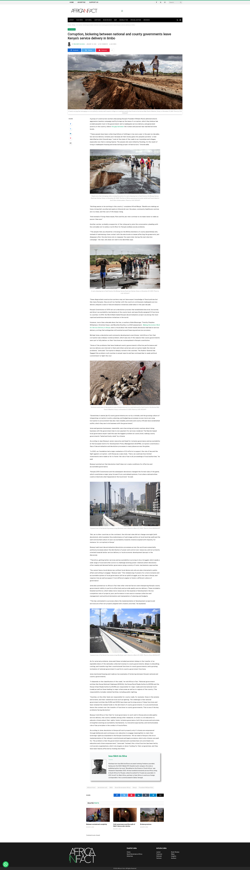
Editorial (159, 856)
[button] (6, 864)
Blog (73, 25)
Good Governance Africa (122, 787)
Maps (173, 854)
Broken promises (145, 824)
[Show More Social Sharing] (112, 50)
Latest (158, 852)
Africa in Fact (91, 787)
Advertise (81, 2)
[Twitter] (70, 128)
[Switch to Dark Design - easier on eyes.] (177, 20)
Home (72, 2)
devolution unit (102, 787)
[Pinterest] (70, 138)
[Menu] (180, 20)
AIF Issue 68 (71, 29)
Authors (173, 858)
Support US (93, 2)
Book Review (175, 852)
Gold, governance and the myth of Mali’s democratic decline (124, 825)
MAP (115, 20)
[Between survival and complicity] (98, 815)
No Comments (104, 44)
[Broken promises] (152, 815)
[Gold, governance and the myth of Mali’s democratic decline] (125, 815)
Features (159, 854)
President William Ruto (146, 787)
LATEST (71, 20)
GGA (111, 787)
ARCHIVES (146, 20)
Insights (173, 856)
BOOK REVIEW (107, 20)
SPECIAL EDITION (135, 20)
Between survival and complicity (96, 824)
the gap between (117, 126)
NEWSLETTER (123, 20)
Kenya (135, 787)
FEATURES (79, 20)
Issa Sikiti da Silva (79, 44)
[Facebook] (70, 124)
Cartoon (159, 858)
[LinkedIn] (70, 133)
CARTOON (97, 20)
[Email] (70, 143)
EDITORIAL (88, 20)
